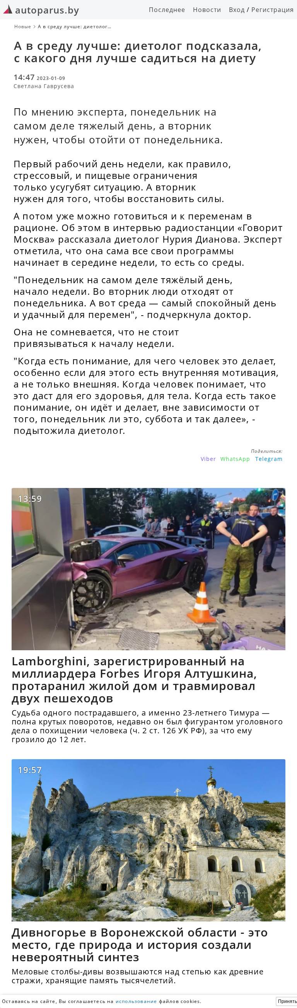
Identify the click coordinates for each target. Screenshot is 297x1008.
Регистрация (272, 9)
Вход (237, 9)
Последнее (167, 9)
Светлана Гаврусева (44, 86)
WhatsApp (235, 458)
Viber (208, 458)
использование (136, 1001)
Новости (207, 9)
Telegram (269, 458)
